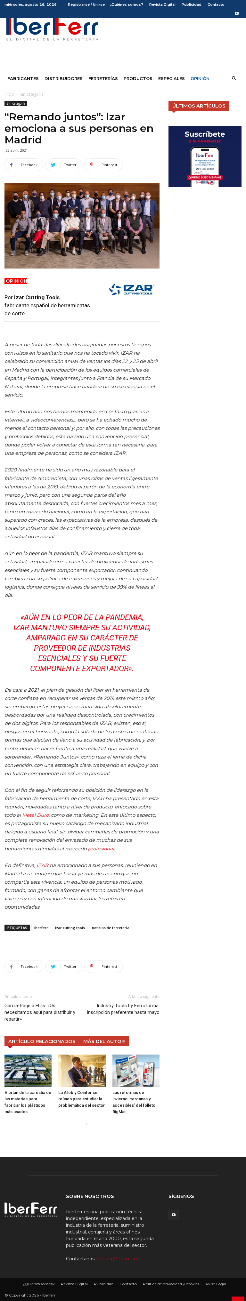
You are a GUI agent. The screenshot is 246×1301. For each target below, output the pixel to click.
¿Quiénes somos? (126, 4)
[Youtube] (237, 13)
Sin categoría (15, 103)
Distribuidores (64, 78)
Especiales (171, 78)
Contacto (216, 4)
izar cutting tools (70, 927)
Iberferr (41, 927)
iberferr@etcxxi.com (119, 1259)
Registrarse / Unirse (86, 4)
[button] (234, 79)
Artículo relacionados (42, 1041)
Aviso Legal (215, 1283)
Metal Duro (35, 815)
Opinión (200, 78)
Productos (138, 78)
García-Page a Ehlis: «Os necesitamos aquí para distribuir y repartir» (39, 1012)
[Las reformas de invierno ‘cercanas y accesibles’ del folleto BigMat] (136, 1071)
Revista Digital (162, 4)
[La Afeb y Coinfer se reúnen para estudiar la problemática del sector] (81, 1071)
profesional (101, 849)
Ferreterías (103, 78)
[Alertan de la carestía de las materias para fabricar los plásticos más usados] (28, 1071)
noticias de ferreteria (110, 927)
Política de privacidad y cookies (171, 1283)
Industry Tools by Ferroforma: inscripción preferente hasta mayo (123, 1009)
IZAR (42, 865)
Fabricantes (23, 78)
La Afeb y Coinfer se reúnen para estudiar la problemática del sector (81, 1099)
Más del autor (104, 1041)
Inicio (9, 94)
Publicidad (191, 4)
